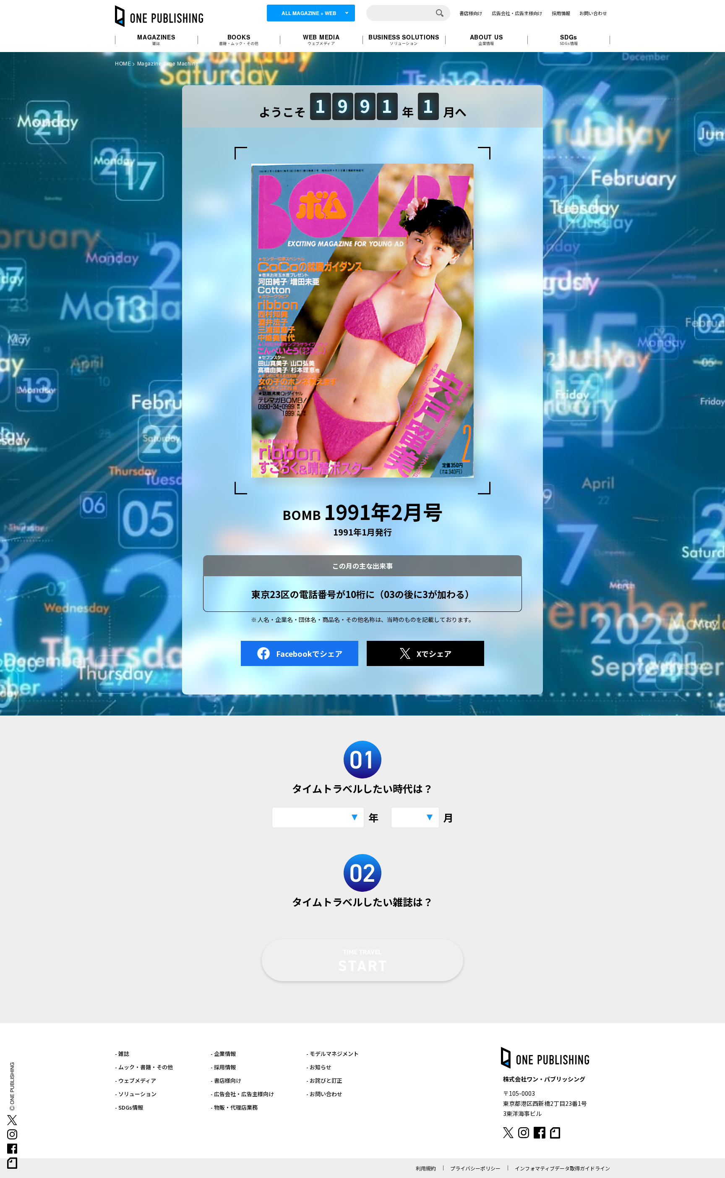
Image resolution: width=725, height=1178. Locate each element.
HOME (123, 63)
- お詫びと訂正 (324, 1080)
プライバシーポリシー (475, 1168)
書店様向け (470, 13)
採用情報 (561, 13)
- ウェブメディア (135, 1080)
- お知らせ (318, 1067)
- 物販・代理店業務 (234, 1107)
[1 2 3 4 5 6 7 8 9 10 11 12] (415, 817)
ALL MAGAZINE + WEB (309, 13)
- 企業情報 (223, 1054)
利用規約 (426, 1168)
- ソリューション (135, 1094)
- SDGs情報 (129, 1107)
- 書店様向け (226, 1080)
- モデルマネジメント (332, 1054)
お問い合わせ (593, 13)
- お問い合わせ (324, 1094)
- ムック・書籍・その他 (144, 1067)
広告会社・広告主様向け (517, 13)
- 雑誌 (122, 1054)
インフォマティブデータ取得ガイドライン (562, 1168)
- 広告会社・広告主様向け (242, 1094)
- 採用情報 (223, 1067)
